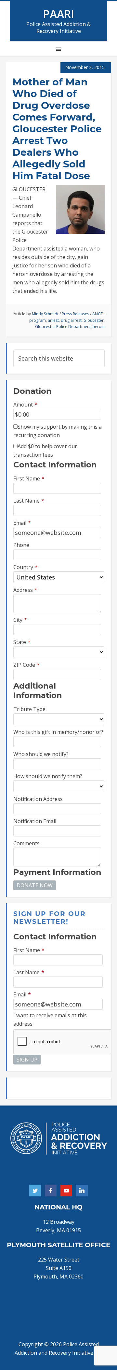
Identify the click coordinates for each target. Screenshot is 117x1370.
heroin (99, 326)
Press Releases (75, 314)
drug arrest (71, 320)
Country (25, 567)
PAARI (58, 14)
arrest (53, 320)
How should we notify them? (47, 776)
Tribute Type (29, 709)
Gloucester (94, 320)
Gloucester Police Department (63, 326)
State (22, 642)
